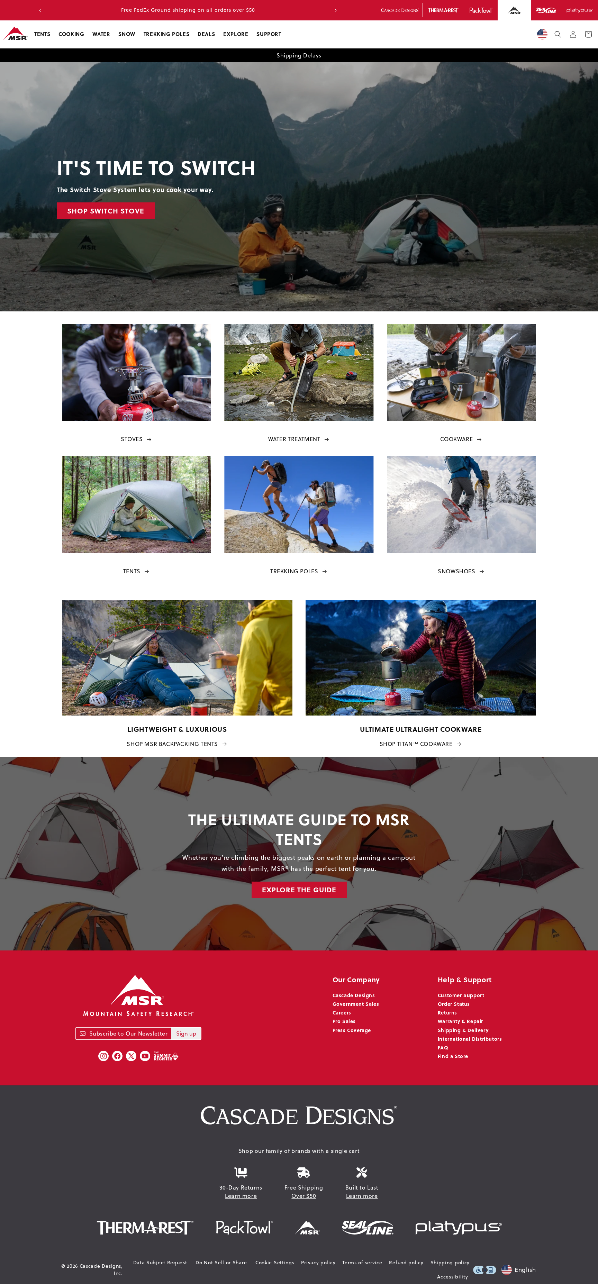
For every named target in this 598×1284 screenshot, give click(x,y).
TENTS (132, 571)
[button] (42, 34)
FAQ (443, 1047)
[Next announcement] (335, 10)
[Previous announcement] (40, 10)
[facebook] (117, 1056)
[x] (131, 1056)
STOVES (132, 439)
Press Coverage (352, 1030)
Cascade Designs (354, 995)
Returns (447, 1012)
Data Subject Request (160, 1262)
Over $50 (303, 1196)
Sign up (186, 1033)
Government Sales (356, 1003)
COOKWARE (456, 439)
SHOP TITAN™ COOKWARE (416, 744)
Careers (342, 1012)
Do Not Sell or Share (221, 1262)
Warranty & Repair (460, 1021)
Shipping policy (450, 1262)
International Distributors (470, 1038)
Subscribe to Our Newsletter (128, 1033)
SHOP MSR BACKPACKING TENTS (172, 744)
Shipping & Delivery (463, 1030)
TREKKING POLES (294, 571)
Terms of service (362, 1262)
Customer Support (461, 995)
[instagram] (103, 1056)
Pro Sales (344, 1021)
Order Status (454, 1003)
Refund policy (406, 1262)
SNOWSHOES (456, 571)
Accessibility (452, 1276)
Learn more (241, 1196)
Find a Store (453, 1056)
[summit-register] (166, 1056)
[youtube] (145, 1056)
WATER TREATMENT (294, 439)
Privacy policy (318, 1262)
